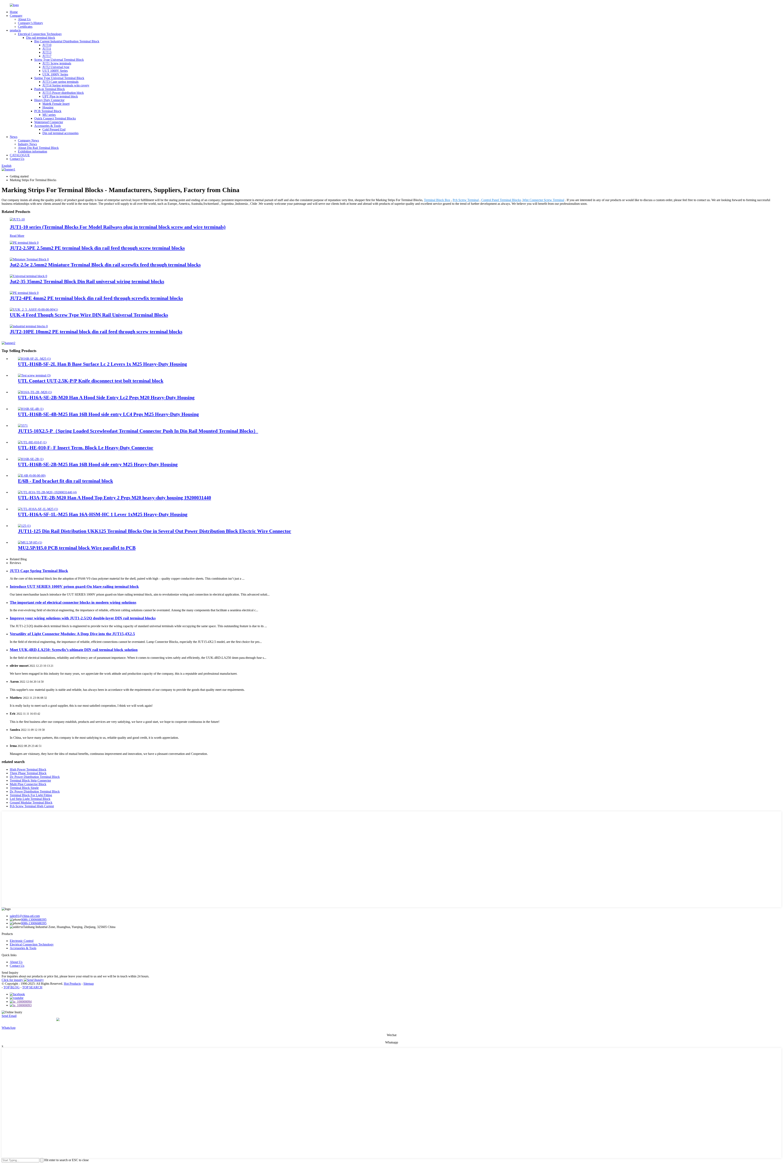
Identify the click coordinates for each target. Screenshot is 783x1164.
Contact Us (17, 159)
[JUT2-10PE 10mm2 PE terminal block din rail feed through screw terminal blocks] (29, 326)
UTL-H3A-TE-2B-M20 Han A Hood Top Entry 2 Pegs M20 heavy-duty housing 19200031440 (114, 497)
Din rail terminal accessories (60, 133)
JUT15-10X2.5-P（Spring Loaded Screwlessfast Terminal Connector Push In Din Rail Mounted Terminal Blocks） (138, 431)
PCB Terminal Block (47, 111)
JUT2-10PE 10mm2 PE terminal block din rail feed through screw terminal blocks (96, 331)
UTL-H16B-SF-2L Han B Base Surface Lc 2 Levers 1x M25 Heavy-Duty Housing (102, 364)
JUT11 (46, 48)
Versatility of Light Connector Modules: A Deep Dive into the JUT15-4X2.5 (72, 634)
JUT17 (46, 56)
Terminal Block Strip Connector (30, 780)
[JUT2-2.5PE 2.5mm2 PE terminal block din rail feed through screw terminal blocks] (24, 242)
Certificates (25, 26)
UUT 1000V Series (55, 70)
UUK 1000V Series (55, 74)
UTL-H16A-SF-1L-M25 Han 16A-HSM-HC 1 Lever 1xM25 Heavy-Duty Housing (102, 514)
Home (14, 12)
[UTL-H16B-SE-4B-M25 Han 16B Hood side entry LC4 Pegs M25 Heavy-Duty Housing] (30, 409)
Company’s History (30, 23)
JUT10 (46, 45)
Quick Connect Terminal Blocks (55, 118)
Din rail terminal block (40, 37)
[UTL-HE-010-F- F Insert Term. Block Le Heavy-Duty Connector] (32, 442)
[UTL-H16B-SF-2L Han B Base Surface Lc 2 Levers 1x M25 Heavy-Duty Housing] (34, 358)
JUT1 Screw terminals (56, 63)
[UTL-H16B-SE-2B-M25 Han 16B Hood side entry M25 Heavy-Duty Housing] (30, 459)
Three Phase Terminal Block (28, 773)
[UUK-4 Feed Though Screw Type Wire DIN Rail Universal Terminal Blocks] (34, 309)
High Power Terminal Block (28, 769)
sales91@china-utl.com (25, 916)
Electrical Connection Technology (40, 34)
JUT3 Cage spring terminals (60, 81)
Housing (47, 107)
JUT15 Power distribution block (63, 92)
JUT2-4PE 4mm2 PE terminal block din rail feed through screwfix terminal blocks (96, 298)
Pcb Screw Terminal (466, 200)
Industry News (27, 144)
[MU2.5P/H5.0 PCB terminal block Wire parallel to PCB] (30, 542)
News (13, 136)
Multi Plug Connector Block (28, 784)
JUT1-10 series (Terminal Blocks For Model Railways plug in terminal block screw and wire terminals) (118, 227)
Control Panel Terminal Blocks (501, 200)
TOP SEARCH (32, 987)
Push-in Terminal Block (49, 89)
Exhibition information (32, 151)
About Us (24, 19)
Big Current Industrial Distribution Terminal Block (66, 41)
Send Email (9, 1016)
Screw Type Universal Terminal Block (59, 59)
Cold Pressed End (53, 129)
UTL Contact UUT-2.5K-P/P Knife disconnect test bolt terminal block (90, 380)
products (15, 30)
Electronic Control (21, 940)
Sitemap (88, 983)
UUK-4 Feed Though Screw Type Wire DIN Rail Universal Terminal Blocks (89, 315)
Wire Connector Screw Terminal (543, 200)
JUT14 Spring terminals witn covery (65, 85)
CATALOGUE (20, 155)
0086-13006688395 (33, 919)
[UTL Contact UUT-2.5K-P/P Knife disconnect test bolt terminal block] (34, 375)
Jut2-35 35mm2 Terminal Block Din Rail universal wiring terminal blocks (87, 281)
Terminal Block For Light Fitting (31, 795)
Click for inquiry (13, 980)
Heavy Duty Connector (49, 100)
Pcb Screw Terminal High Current (32, 806)
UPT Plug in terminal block (60, 96)
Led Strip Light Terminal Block (30, 799)
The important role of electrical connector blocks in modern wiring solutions (73, 602)
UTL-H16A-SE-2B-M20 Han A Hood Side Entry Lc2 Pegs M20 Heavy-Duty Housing (106, 397)
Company (16, 15)
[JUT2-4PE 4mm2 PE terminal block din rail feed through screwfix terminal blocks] (24, 293)
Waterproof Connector (48, 122)
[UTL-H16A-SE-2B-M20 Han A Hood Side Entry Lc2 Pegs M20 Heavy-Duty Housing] (35, 392)
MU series (49, 114)
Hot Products (72, 983)
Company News (28, 140)
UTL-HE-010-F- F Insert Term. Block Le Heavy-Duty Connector (85, 447)
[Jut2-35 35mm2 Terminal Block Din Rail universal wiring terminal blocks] (28, 276)
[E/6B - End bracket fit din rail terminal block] (31, 475)
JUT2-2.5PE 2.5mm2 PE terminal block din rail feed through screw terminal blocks (97, 248)
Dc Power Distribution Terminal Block (35, 777)
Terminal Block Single (24, 788)
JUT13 (46, 52)
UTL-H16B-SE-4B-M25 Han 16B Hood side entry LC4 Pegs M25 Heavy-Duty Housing (108, 414)
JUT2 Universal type (55, 67)
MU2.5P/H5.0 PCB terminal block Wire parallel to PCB (77, 547)
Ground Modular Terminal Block (31, 802)
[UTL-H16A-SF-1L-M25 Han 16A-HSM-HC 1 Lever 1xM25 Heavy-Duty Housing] (38, 509)
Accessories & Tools (47, 125)
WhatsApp (8, 1027)
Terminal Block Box (437, 200)
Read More (17, 235)
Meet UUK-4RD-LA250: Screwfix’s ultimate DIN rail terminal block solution (74, 650)
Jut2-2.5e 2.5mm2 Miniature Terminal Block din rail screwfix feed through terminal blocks (105, 264)
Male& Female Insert (56, 103)
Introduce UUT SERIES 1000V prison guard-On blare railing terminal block (74, 586)
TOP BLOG (11, 987)
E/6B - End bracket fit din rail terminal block (65, 481)
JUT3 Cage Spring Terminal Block (39, 571)
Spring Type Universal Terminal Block (59, 78)
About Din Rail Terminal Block (38, 148)
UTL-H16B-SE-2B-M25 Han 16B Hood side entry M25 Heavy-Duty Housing (98, 464)
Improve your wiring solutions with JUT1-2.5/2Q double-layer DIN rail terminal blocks (83, 618)
